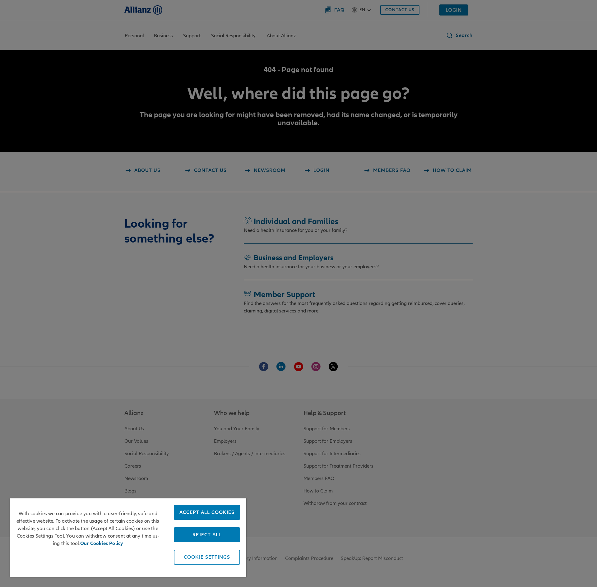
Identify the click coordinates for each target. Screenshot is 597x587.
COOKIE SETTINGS (207, 557)
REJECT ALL (206, 535)
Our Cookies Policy (101, 543)
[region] (128, 537)
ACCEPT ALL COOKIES (206, 512)
